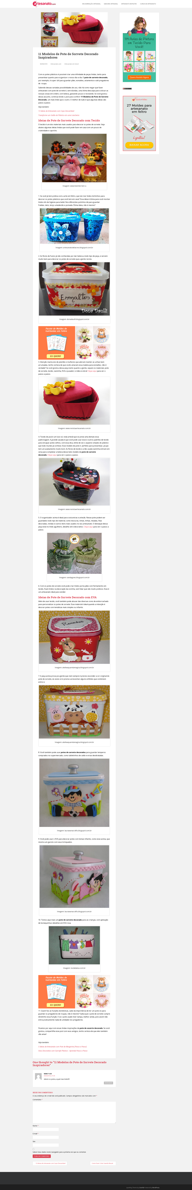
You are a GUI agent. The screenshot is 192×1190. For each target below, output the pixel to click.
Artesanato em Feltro (129, 4)
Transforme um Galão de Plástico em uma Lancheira (58, 115)
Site (34, 1141)
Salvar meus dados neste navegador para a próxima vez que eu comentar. (59, 1152)
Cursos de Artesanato (148, 4)
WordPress (155, 1188)
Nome (36, 1126)
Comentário (38, 1100)
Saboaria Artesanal (111, 4)
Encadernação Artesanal (91, 4)
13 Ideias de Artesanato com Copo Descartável (56, 111)
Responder (108, 1083)
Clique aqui (92, 371)
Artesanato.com (56, 64)
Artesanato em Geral (71, 64)
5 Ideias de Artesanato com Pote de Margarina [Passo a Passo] (62, 1046)
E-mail (35, 1134)
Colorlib (141, 1188)
